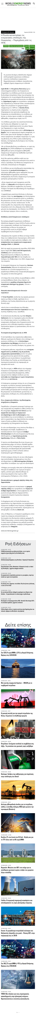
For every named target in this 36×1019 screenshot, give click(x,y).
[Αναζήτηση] (34, 3)
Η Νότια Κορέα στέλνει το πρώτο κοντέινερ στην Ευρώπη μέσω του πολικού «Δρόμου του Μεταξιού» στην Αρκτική (17, 610)
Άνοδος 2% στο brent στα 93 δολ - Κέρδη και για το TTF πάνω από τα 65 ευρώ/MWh (17, 838)
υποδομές (32, 46)
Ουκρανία (32, 48)
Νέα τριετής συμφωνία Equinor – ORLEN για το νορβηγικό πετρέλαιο (16, 684)
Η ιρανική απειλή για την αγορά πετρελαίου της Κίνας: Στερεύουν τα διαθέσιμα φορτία (17, 714)
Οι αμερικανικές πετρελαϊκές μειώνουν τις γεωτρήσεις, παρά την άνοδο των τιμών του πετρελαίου (17, 576)
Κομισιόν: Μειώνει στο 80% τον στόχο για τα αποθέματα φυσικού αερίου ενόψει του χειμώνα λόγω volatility (17, 870)
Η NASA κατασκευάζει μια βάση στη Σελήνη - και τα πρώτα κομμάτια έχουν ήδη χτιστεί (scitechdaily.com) (15, 552)
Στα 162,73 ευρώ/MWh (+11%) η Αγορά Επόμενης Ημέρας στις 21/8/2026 (17, 964)
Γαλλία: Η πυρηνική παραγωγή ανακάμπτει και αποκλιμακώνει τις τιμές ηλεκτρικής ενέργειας (16, 901)
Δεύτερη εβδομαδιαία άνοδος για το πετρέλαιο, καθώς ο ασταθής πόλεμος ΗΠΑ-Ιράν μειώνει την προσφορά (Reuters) (17, 807)
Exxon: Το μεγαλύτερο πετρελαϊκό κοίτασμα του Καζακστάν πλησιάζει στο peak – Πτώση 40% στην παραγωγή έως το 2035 (18, 933)
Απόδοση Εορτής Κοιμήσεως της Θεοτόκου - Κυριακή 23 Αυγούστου (17, 560)
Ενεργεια (26, 46)
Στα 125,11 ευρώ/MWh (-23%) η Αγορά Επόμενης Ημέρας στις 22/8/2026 (17, 654)
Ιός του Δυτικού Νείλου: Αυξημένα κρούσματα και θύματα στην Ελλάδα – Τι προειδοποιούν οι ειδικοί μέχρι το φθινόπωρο (16, 593)
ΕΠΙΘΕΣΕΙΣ (6, 46)
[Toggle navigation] (3, 3)
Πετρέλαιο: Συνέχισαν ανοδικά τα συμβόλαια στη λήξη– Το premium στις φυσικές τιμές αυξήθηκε (17, 745)
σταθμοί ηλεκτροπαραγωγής (16, 46)
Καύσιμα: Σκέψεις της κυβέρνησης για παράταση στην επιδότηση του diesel (17, 775)
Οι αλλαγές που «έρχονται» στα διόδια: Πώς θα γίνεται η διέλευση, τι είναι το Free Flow (18, 584)
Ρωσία (27, 48)
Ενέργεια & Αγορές (8, 32)
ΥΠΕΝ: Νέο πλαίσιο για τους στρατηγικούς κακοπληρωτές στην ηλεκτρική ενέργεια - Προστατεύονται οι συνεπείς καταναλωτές (15, 996)
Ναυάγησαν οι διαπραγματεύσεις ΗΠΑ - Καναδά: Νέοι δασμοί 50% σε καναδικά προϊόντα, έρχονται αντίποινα (17, 602)
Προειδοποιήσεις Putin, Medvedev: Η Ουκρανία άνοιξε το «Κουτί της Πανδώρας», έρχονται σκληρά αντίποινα (17, 567)
